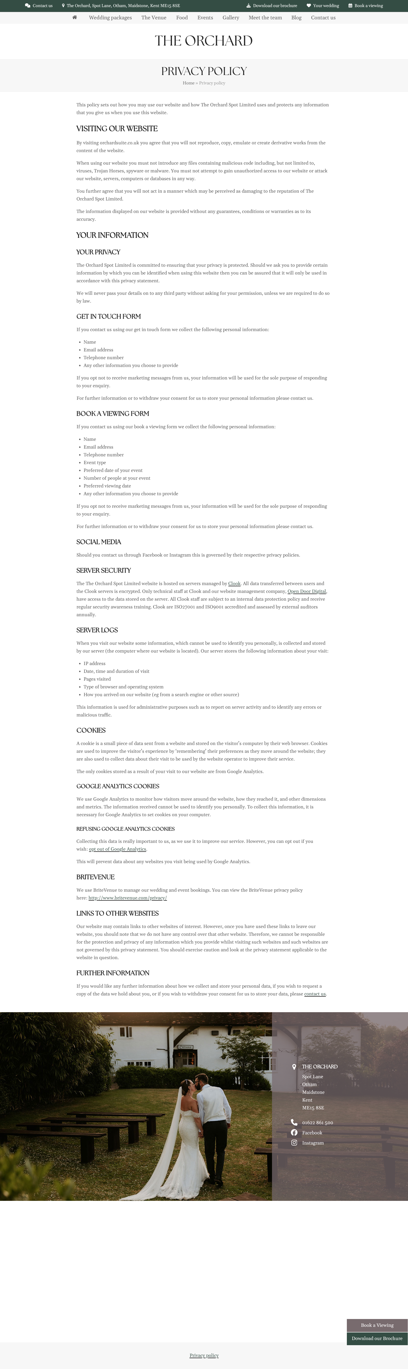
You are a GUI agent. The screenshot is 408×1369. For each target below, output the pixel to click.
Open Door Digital (307, 591)
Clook (234, 584)
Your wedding (326, 5)
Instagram (313, 1143)
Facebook (312, 1133)
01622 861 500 (317, 1123)
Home (189, 83)
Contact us (43, 5)
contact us (315, 994)
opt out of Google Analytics (117, 849)
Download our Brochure (377, 1339)
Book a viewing (369, 5)
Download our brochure (275, 5)
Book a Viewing (377, 1325)
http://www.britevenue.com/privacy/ (128, 898)
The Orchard (204, 41)
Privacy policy (204, 1355)
